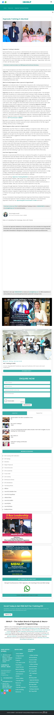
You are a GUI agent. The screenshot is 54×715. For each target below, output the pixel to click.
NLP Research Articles (9, 479)
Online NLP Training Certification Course (19, 442)
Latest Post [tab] (14, 413)
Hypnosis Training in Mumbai (15, 19)
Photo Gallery (19, 678)
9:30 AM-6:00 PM (9, 361)
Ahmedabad (23, 639)
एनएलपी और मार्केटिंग (8, 500)
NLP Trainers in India (14, 436)
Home (5, 8)
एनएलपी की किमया (8, 506)
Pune (44, 637)
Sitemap (18, 685)
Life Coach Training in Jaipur (16, 424)
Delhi (47, 637)
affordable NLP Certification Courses (29, 628)
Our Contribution (20, 671)
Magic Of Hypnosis (8, 464)
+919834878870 (40, 206)
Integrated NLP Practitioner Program (20, 658)
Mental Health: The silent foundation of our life (22, 418)
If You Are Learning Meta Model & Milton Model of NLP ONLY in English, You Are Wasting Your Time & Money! (30, 430)
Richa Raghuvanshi (14, 213)
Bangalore (31, 639)
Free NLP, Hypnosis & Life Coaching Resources (21, 690)
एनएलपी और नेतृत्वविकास (9, 494)
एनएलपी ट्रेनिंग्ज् (7, 503)
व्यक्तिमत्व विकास (7, 497)
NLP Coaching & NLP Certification (11, 455)
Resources (10, 8)
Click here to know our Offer (10, 206)
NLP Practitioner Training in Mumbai (34, 689)
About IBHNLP (19, 653)
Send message (27, 404)
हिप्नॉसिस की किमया (8, 509)
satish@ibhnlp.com (9, 208)
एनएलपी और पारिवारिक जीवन (10, 491)
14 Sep (49, 361)
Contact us (8, 614)
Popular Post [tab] (39, 413)
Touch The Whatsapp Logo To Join (27, 595)
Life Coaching (7, 476)
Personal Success (8, 467)
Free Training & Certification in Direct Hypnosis (31, 631)
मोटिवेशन (6, 488)
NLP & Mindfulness (8, 482)
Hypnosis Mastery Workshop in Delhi (34, 682)
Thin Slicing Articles (8, 485)
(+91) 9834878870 (7, 678)
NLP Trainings (7, 458)
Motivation (6, 461)
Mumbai (40, 637)
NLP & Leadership (8, 470)
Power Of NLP (7, 473)
